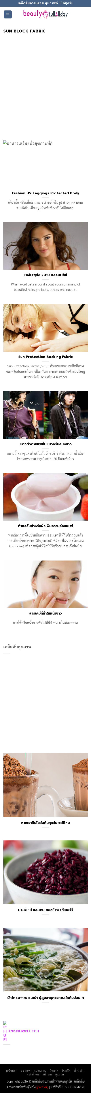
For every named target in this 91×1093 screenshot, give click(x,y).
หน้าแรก (11, 1071)
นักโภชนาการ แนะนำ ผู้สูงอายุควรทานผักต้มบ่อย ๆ (45, 998)
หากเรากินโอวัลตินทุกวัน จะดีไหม (45, 823)
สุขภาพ (25, 1071)
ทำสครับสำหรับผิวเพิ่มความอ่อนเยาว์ (45, 526)
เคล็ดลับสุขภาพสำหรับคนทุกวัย (52, 1081)
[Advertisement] (45, 81)
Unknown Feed (23, 1030)
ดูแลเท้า (60, 1074)
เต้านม (47, 1074)
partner (42, 1087)
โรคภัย (66, 1071)
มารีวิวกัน (57, 1087)
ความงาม (40, 1071)
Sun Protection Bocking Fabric (45, 357)
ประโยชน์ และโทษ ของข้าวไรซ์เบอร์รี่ (45, 910)
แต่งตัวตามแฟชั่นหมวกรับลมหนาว (46, 444)
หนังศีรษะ (33, 1074)
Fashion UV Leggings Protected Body (45, 193)
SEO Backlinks (74, 1087)
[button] (8, 14)
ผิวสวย (54, 1071)
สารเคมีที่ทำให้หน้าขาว (45, 613)
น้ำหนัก (79, 1071)
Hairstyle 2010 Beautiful (45, 275)
